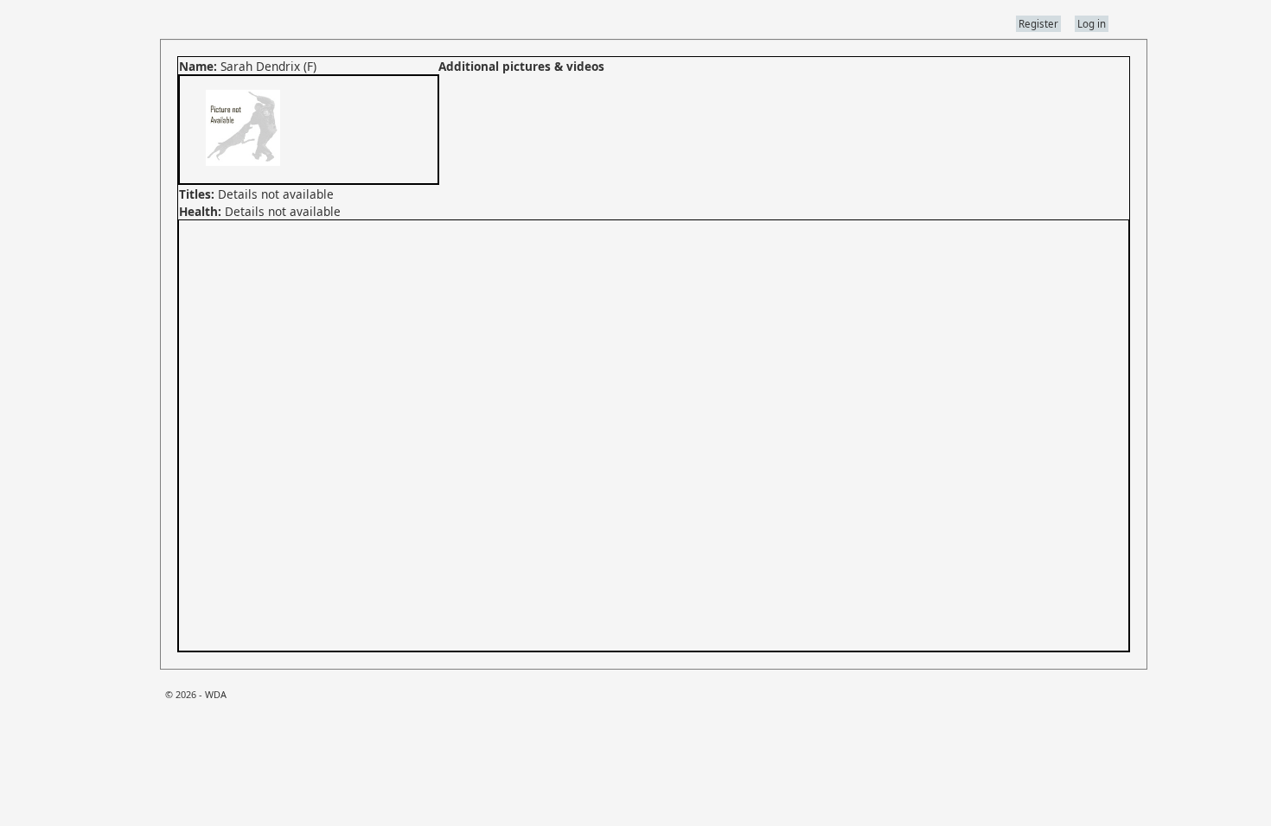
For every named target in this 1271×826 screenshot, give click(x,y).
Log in (1091, 23)
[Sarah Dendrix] (241, 175)
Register (1038, 23)
